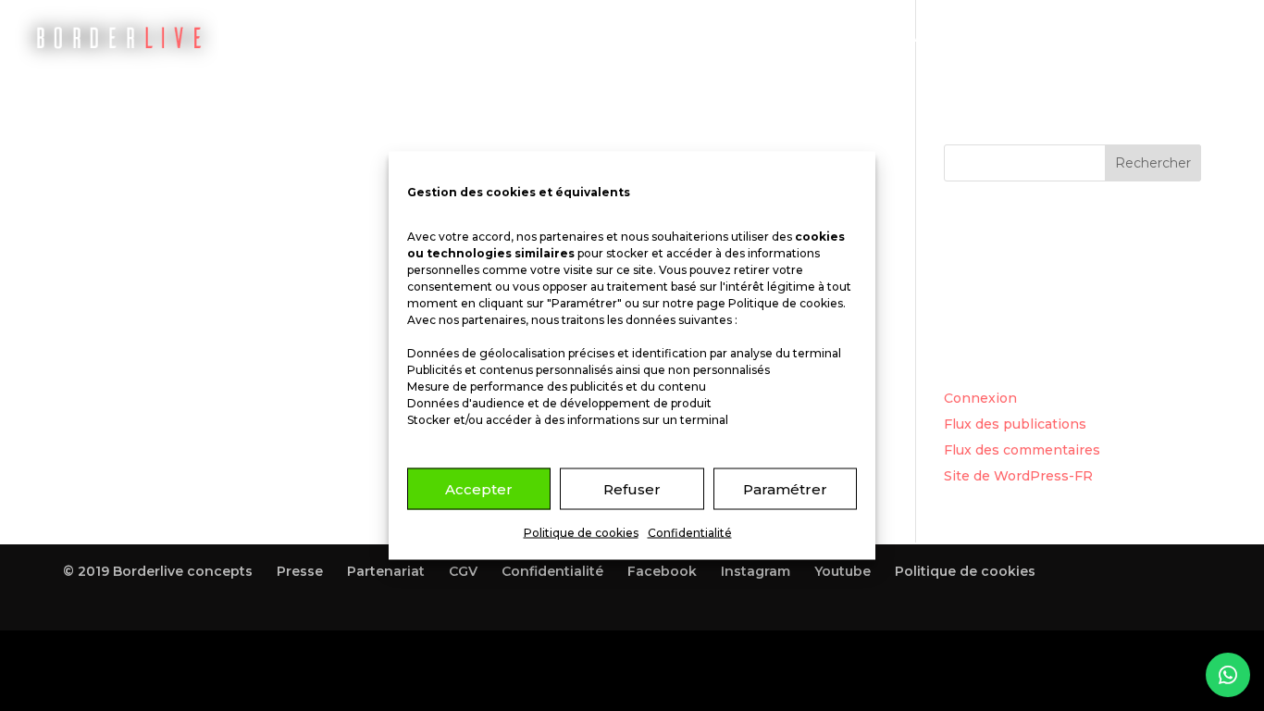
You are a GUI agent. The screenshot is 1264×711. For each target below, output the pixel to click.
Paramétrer (785, 488)
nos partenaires (559, 236)
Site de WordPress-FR (1018, 476)
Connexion (980, 398)
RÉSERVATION (663, 37)
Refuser (632, 488)
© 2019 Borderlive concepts (158, 571)
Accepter (479, 488)
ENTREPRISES (1030, 37)
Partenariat (386, 571)
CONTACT (1138, 37)
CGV (463, 571)
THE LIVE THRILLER (805, 37)
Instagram (755, 571)
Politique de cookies (785, 303)
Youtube (842, 571)
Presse (300, 571)
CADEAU (928, 37)
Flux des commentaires (1022, 450)
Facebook (662, 571)
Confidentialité (690, 533)
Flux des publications (1015, 424)
